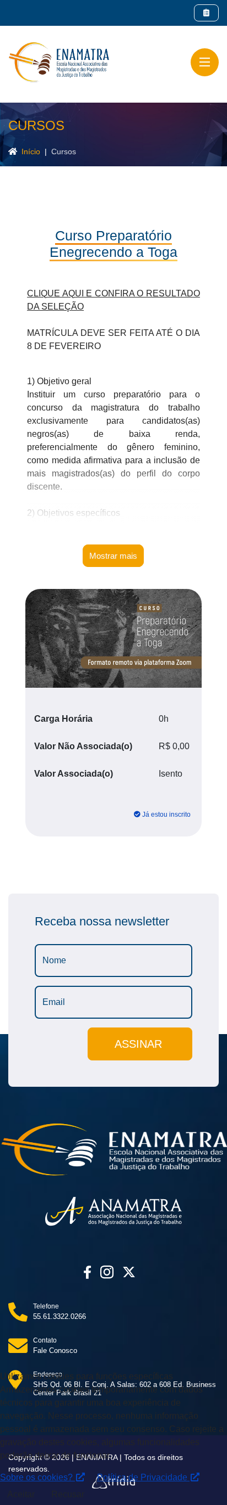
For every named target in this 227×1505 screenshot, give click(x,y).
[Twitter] (129, 1272)
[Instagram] (107, 1272)
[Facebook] (87, 1272)
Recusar (67, 1494)
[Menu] (205, 62)
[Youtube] (144, 1272)
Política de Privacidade (143, 1477)
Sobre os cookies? (37, 1477)
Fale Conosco (55, 1350)
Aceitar (21, 1494)
